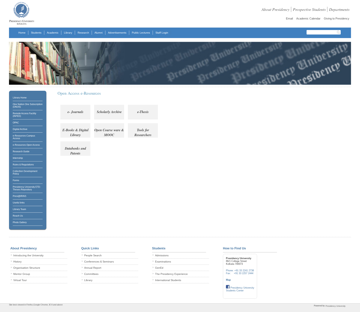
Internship (18, 158)
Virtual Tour (20, 280)
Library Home (20, 97)
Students (36, 32)
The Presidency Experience (171, 273)
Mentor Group (21, 273)
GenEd (159, 267)
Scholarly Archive (109, 111)
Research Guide (21, 151)
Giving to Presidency (336, 18)
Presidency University (336, 306)
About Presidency (276, 9)
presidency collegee (21, 14)
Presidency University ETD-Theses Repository (27, 188)
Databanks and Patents (75, 151)
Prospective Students (309, 9)
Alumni (98, 32)
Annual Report (92, 267)
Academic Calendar (308, 18)
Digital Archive (20, 129)
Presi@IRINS (19, 196)
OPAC (16, 122)
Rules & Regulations (23, 164)
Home (22, 32)
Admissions (162, 255)
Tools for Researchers (143, 132)
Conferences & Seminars (99, 261)
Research (83, 32)
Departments (339, 9)
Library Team (19, 209)
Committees (91, 273)
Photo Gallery (20, 222)
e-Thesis (143, 111)
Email (289, 18)
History (17, 261)
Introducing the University (28, 255)
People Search (93, 255)
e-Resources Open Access (26, 145)
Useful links (19, 202)
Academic (52, 32)
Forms (16, 180)
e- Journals (75, 111)
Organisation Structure (26, 267)
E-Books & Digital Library (75, 132)
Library (68, 32)
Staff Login (161, 32)
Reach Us (18, 215)
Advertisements (117, 32)
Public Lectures (141, 32)
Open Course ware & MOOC (109, 132)
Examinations (163, 261)
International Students (168, 280)
